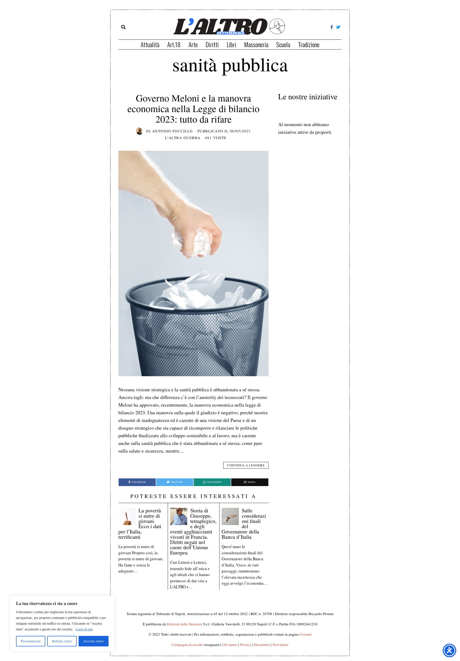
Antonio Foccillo (172, 131)
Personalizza (30, 641)
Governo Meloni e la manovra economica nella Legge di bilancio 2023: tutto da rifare (193, 108)
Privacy (245, 644)
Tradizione (308, 44)
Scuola (283, 44)
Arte (193, 44)
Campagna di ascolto (187, 644)
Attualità (150, 44)
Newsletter (280, 644)
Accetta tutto (93, 641)
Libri (231, 44)
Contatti (305, 634)
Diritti (212, 44)
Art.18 (174, 44)
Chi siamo (229, 644)
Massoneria (256, 44)
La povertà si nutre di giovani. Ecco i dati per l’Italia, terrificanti (139, 523)
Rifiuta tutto (62, 641)
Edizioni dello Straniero (184, 624)
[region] (62, 623)
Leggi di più (84, 629)
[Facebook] (331, 27)
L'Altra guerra (183, 137)
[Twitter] (338, 27)
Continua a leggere (246, 465)
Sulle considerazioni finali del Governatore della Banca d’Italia (244, 523)
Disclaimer (262, 644)
